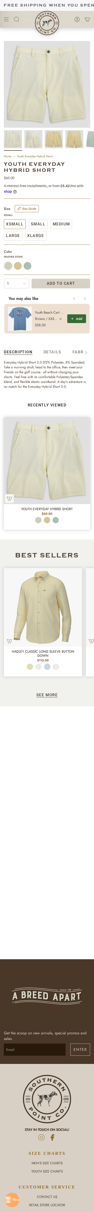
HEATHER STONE (38, 520)
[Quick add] (9, 498)
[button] (17, 19)
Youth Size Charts (47, 1171)
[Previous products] (74, 298)
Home (7, 156)
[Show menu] (6, 19)
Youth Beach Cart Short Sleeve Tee (49, 312)
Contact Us (47, 1196)
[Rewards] (12, 1200)
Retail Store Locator (47, 1205)
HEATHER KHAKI (47, 520)
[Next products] (85, 298)
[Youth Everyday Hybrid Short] (47, 460)
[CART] (87, 19)
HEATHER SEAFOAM (56, 520)
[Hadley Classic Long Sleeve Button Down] (43, 607)
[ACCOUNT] (77, 19)
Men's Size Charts (47, 1163)
